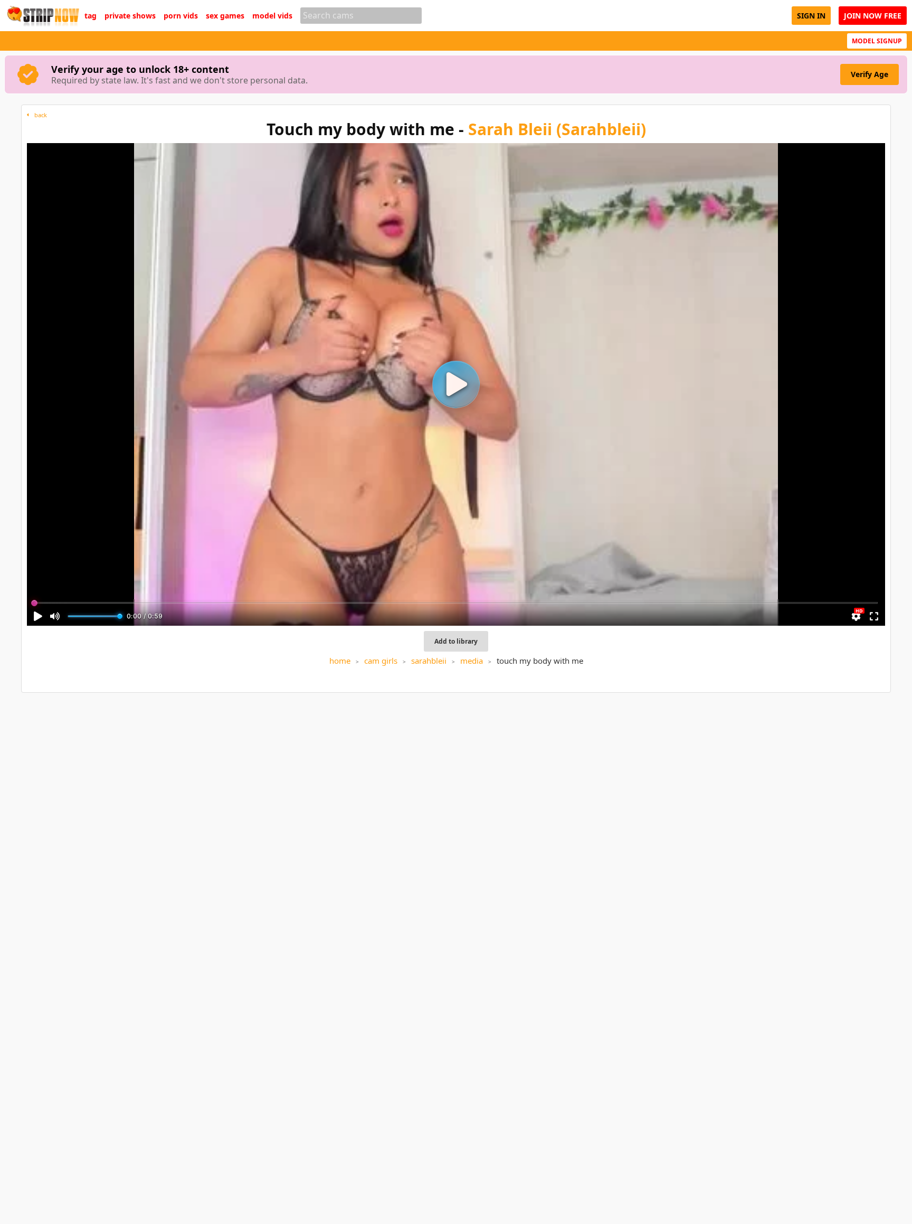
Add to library (456, 641)
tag (90, 16)
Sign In (811, 16)
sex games (225, 16)
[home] (42, 15)
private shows (130, 16)
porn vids (181, 16)
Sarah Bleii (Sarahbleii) (557, 129)
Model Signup (877, 40)
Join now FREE (872, 16)
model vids (272, 16)
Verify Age (869, 74)
